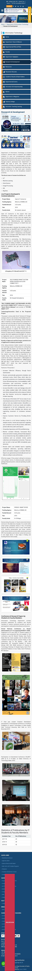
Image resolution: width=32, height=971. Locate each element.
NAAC (3, 889)
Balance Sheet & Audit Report (9, 863)
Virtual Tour (22, 1)
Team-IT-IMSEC (23, 969)
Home (3, 24)
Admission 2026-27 (29, 14)
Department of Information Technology (17, 24)
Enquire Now (10, 922)
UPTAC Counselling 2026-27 (18, 3)
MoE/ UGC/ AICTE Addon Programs (10, 866)
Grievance (4, 869)
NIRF (3, 894)
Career (8, 3)
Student (9, 6)
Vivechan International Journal (9, 871)
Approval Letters (6, 860)
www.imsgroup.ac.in (16, 962)
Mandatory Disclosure (7, 858)
